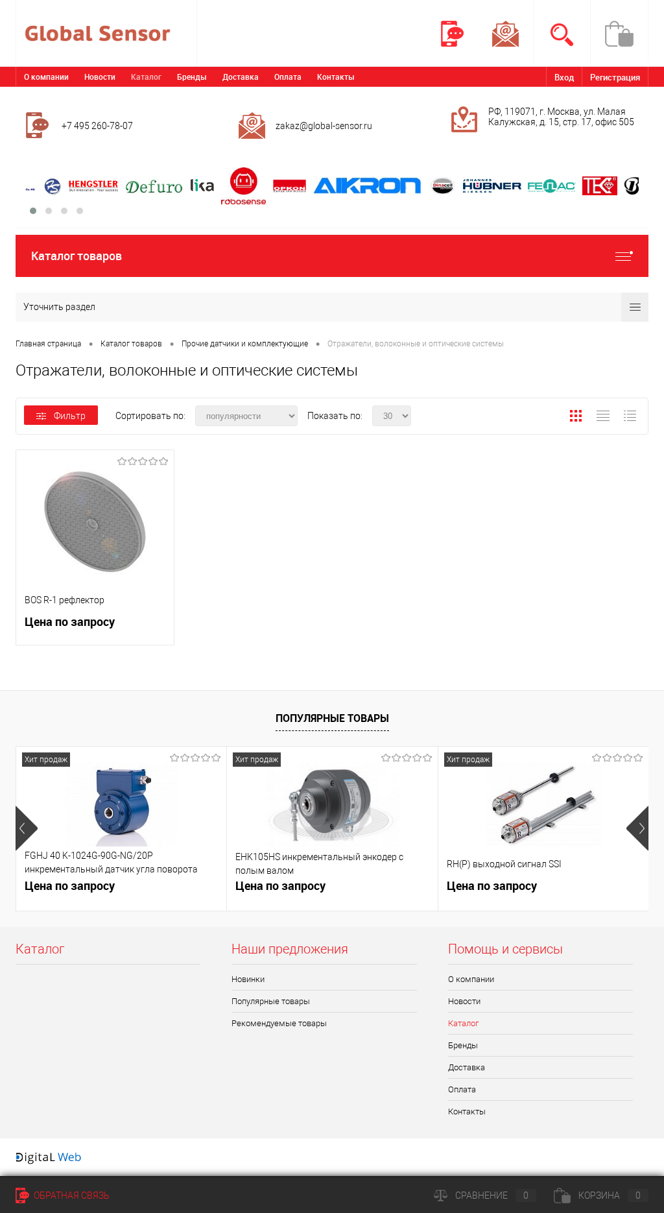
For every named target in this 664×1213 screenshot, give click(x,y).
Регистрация (615, 77)
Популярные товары (332, 718)
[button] (33, 210)
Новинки (248, 979)
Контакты (336, 76)
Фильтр (70, 416)
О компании (46, 76)
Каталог (146, 76)
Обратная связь (71, 1195)
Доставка (240, 76)
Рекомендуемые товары (279, 1023)
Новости (99, 76)
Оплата (288, 76)
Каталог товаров (76, 255)
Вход (564, 77)
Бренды (192, 76)
